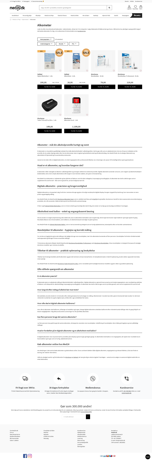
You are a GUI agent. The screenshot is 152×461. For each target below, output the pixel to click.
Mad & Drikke (75, 15)
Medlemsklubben (15, 436)
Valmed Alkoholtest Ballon (57, 224)
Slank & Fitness (62, 15)
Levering (80, 438)
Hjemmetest (25, 19)
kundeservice (82, 31)
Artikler (132, 1)
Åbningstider (81, 446)
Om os (12, 432)
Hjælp (148, 457)
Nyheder (46, 434)
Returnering (81, 440)
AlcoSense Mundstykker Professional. (80, 243)
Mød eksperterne (15, 434)
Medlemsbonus (82, 436)
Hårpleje (38, 15)
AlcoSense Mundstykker (101, 243)
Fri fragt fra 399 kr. (16, 1)
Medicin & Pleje (49, 15)
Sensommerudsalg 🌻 (38, 1)
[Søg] (109, 7)
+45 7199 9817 (127, 391)
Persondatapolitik (82, 442)
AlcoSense (68, 357)
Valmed (76, 357)
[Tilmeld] (88, 416)
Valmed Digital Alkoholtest (53, 206)
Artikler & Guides (49, 436)
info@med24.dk (126, 393)
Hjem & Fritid (106, 15)
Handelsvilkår (81, 434)
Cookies (79, 444)
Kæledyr (95, 15)
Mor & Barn (86, 15)
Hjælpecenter (81, 432)
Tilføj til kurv (49, 87)
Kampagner (26, 1)
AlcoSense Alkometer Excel (66, 199)
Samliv (116, 15)
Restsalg (46, 438)
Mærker (46, 432)
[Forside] (10, 19)
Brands (127, 1)
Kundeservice (138, 1)
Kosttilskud (15, 15)
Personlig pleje (27, 15)
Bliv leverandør (14, 438)
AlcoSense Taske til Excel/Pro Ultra (68, 264)
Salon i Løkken (14, 440)
